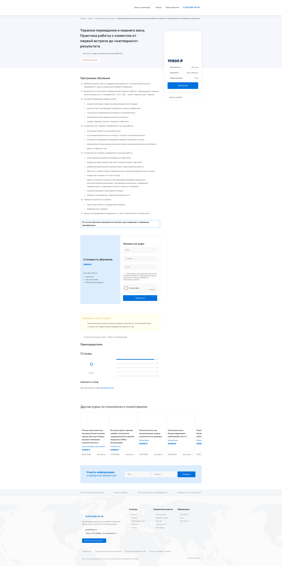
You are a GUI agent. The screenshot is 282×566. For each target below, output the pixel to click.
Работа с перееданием (117, 337)
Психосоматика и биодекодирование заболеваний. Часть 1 (177, 433)
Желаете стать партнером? (189, 493)
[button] (94, 540)
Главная (83, 18)
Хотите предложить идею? (92, 493)
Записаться (183, 85)
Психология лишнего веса (95, 337)
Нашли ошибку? (176, 97)
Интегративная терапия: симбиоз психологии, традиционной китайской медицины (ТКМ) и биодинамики (122, 436)
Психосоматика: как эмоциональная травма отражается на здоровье (150, 433)
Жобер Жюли (115, 447)
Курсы (90, 18)
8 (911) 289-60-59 (94, 516)
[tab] (114, 406)
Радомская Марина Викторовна (93, 447)
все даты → (102, 454)
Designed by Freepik (131, 559)
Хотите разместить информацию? (152, 493)
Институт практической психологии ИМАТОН (103, 54)
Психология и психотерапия (105, 18)
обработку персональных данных (136, 279)
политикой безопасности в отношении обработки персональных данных (140, 275)
